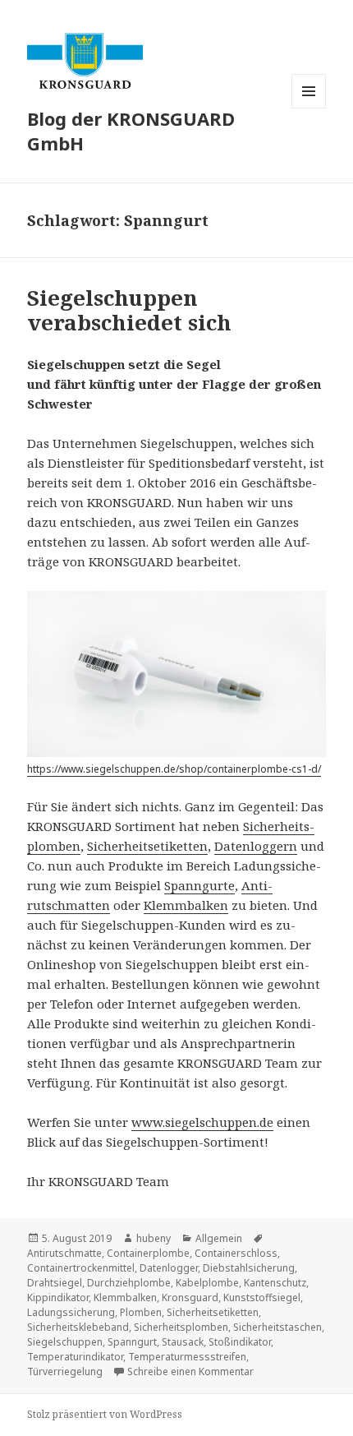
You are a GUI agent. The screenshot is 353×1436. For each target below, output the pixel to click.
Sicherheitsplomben (181, 1327)
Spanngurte (199, 885)
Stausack (183, 1342)
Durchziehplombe (129, 1283)
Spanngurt (132, 1342)
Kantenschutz (275, 1283)
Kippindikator (58, 1297)
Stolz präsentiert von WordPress (104, 1414)
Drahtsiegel (54, 1283)
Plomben (141, 1312)
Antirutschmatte (64, 1253)
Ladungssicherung (71, 1312)
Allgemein (218, 1238)
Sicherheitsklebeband (78, 1327)
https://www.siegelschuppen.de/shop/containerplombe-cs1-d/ (174, 769)
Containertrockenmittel (81, 1268)
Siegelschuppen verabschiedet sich (129, 310)
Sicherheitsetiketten (147, 846)
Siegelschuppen (65, 1342)
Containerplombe (148, 1253)
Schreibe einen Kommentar (190, 1371)
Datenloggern (255, 846)
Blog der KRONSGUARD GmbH (131, 130)
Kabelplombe (207, 1283)
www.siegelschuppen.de (202, 1122)
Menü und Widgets (309, 108)
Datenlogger (169, 1268)
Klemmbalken (186, 905)
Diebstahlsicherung (249, 1268)
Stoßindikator (240, 1342)
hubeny (153, 1238)
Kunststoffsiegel (261, 1297)
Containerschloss (236, 1253)
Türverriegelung (65, 1371)
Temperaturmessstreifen (187, 1357)
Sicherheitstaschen (277, 1327)
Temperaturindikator (75, 1357)
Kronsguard (190, 1297)
